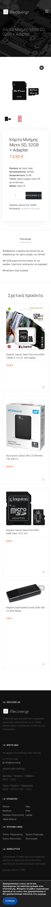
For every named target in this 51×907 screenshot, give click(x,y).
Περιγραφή (25, 239)
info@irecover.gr (13, 762)
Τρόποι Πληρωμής (34, 834)
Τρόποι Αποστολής (12, 838)
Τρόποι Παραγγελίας (13, 834)
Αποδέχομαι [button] (10, 901)
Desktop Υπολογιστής (13, 815)
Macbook (7, 811)
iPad (28, 811)
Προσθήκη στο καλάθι (34, 195)
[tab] (25, 239)
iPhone (6, 806)
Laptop (29, 815)
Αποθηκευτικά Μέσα (30, 208)
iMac (28, 806)
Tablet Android (9, 819)
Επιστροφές (32, 838)
